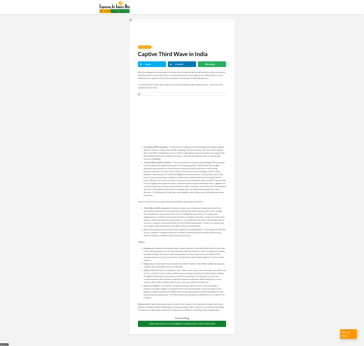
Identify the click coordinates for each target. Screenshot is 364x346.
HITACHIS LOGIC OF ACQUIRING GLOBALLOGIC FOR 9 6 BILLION (182, 323)
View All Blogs (144, 47)
